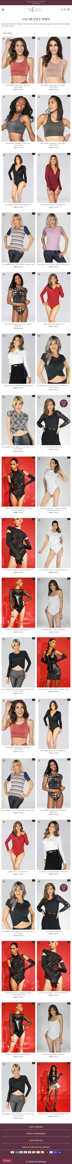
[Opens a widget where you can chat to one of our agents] (7, 1160)
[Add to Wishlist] (4, 39)
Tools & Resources (35, 1133)
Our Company (36, 1127)
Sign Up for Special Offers (36, 1147)
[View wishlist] (65, 9)
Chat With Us (36, 1140)
